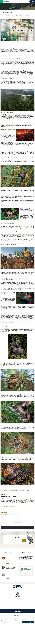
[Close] (34, 617)
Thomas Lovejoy (12, 151)
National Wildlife (12, 506)
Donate (32, 1)
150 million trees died (29, 275)
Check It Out (7, 578)
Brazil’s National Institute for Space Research (18, 160)
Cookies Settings (3, 622)
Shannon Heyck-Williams (11, 314)
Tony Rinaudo (32, 211)
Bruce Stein (7, 117)
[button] (24, 540)
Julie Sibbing (9, 236)
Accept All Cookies (24, 622)
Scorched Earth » (3, 513)
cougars (19, 51)
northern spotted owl (12, 394)
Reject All (31, 622)
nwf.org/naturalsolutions (28, 502)
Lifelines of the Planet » (4, 512)
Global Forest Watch (10, 137)
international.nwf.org (21, 500)
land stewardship (25, 236)
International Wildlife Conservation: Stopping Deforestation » (10, 514)
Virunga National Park (9, 363)
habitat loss (28, 489)
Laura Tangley (3, 506)
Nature (23, 288)
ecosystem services (22, 73)
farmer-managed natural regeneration (18, 227)
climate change (4, 115)
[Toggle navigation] (1, 1)
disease (15, 490)
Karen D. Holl (20, 240)
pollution (2, 490)
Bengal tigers (8, 458)
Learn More (7, 563)
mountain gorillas (22, 364)
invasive (31, 396)
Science (6, 240)
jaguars (20, 70)
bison (24, 51)
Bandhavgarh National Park (20, 457)
